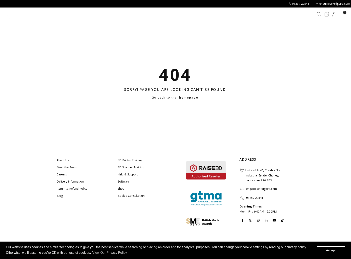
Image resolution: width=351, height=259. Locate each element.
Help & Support (128, 174)
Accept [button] (331, 250)
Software (124, 181)
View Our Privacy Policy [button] (109, 252)
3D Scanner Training (131, 167)
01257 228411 (301, 3)
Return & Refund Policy (72, 188)
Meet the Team (67, 167)
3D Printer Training (130, 160)
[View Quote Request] (326, 15)
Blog (60, 196)
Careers (62, 174)
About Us (63, 160)
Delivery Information (70, 181)
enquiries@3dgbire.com (334, 3)
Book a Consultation (131, 196)
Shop (121, 188)
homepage (188, 97)
